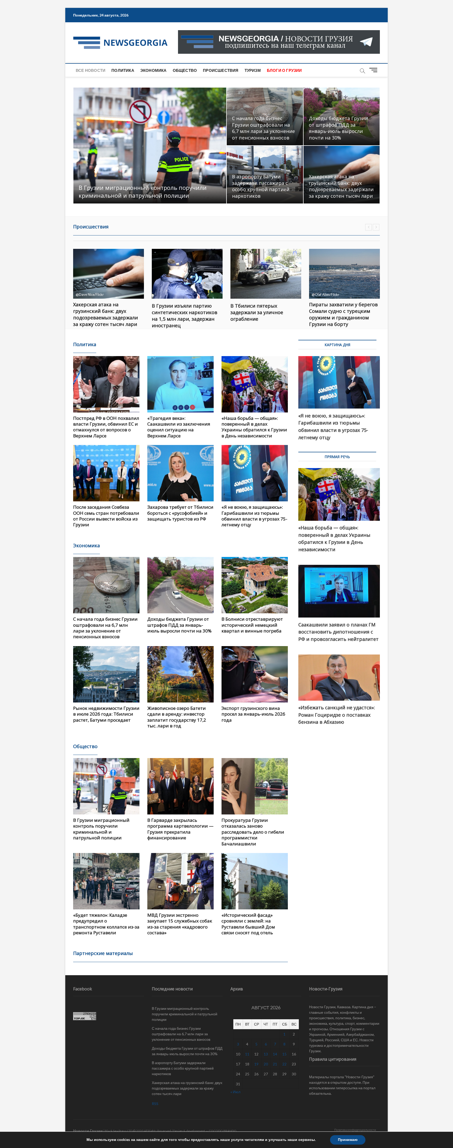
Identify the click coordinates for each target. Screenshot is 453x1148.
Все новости (90, 70)
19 (256, 1064)
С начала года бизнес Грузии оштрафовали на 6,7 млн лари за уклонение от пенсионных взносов (263, 128)
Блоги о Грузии (284, 70)
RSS (155, 1103)
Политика (122, 70)
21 (275, 1064)
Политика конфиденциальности (355, 1129)
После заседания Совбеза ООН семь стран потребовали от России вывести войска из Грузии (106, 516)
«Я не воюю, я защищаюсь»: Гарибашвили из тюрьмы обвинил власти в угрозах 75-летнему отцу (254, 516)
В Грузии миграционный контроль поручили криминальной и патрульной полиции (143, 191)
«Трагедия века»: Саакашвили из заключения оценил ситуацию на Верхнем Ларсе (178, 427)
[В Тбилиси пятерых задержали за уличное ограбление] (187, 274)
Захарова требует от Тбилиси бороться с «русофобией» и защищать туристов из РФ (180, 513)
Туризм (253, 70)
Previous (368, 227)
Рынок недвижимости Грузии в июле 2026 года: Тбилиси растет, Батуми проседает (106, 714)
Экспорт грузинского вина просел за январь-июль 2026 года (253, 714)
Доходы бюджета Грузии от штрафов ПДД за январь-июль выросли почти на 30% (338, 128)
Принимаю (348, 1139)
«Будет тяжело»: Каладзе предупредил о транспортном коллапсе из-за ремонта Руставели (106, 924)
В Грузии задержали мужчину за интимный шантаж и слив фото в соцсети (344, 312)
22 (284, 1064)
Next (376, 227)
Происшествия (220, 70)
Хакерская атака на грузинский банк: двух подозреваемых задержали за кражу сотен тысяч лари (341, 186)
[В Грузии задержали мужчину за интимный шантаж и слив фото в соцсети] (344, 274)
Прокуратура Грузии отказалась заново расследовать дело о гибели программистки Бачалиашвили (253, 832)
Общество (185, 70)
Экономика (153, 70)
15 (284, 1054)
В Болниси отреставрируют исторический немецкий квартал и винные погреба (252, 625)
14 (275, 1054)
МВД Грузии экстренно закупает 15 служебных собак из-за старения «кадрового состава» (179, 924)
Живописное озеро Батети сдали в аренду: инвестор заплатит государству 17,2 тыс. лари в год (176, 717)
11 (247, 1054)
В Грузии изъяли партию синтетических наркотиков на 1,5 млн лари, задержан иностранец (106, 316)
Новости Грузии (88, 1130)
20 (266, 1064)
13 (266, 1054)
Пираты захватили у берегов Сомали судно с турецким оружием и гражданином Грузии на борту (264, 314)
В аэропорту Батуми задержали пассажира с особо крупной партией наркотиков (260, 186)
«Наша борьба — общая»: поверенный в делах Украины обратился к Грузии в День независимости (254, 427)
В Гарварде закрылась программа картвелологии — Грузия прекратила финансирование (180, 829)
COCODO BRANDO (222, 1131)
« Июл (235, 1092)
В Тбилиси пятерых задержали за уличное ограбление (178, 312)
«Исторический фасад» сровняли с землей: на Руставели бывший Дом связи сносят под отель (248, 924)
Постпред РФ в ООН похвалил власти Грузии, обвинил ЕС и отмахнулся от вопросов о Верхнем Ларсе (106, 427)
